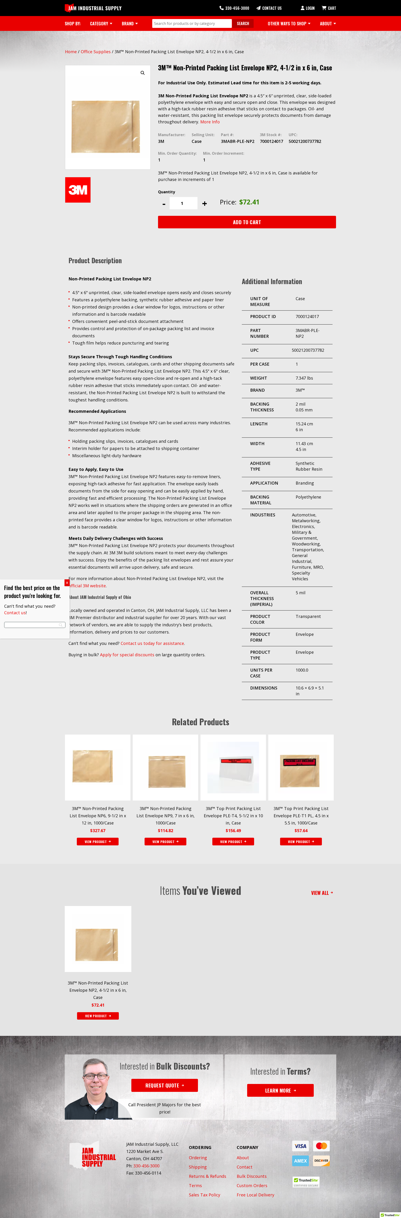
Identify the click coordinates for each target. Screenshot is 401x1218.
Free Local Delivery (255, 1195)
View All (320, 892)
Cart (332, 8)
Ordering (198, 1157)
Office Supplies (96, 51)
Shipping (198, 1167)
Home (71, 51)
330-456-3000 (237, 8)
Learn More (278, 1090)
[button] (143, 73)
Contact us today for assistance (152, 643)
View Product (96, 1015)
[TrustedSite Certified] (306, 1182)
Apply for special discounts (127, 654)
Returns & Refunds (207, 1176)
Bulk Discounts (252, 1176)
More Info (210, 122)
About (243, 1157)
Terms (195, 1185)
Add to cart (247, 222)
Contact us (15, 612)
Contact (244, 1167)
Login (310, 8)
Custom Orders (252, 1185)
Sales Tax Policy (204, 1195)
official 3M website (87, 585)
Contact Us (272, 8)
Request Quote (162, 1085)
